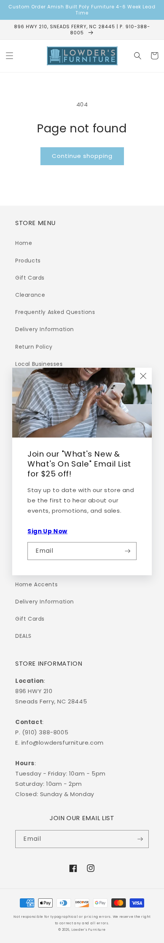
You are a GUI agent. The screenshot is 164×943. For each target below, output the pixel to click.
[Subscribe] (127, 551)
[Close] (143, 376)
